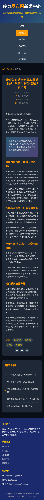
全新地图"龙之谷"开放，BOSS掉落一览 (23, 399)
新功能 (9, 345)
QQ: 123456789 (10, 480)
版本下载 (22, 53)
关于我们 (22, 59)
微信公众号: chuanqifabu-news (16, 484)
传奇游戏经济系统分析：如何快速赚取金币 (22, 390)
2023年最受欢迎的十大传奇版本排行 (21, 375)
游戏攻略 (22, 46)
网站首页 (5, 447)
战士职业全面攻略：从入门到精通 (20, 382)
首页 (22, 26)
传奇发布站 (17, 340)
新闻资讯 (22, 33)
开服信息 (22, 39)
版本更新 (28, 340)
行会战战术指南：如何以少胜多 (19, 406)
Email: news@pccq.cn (13, 476)
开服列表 (5, 455)
